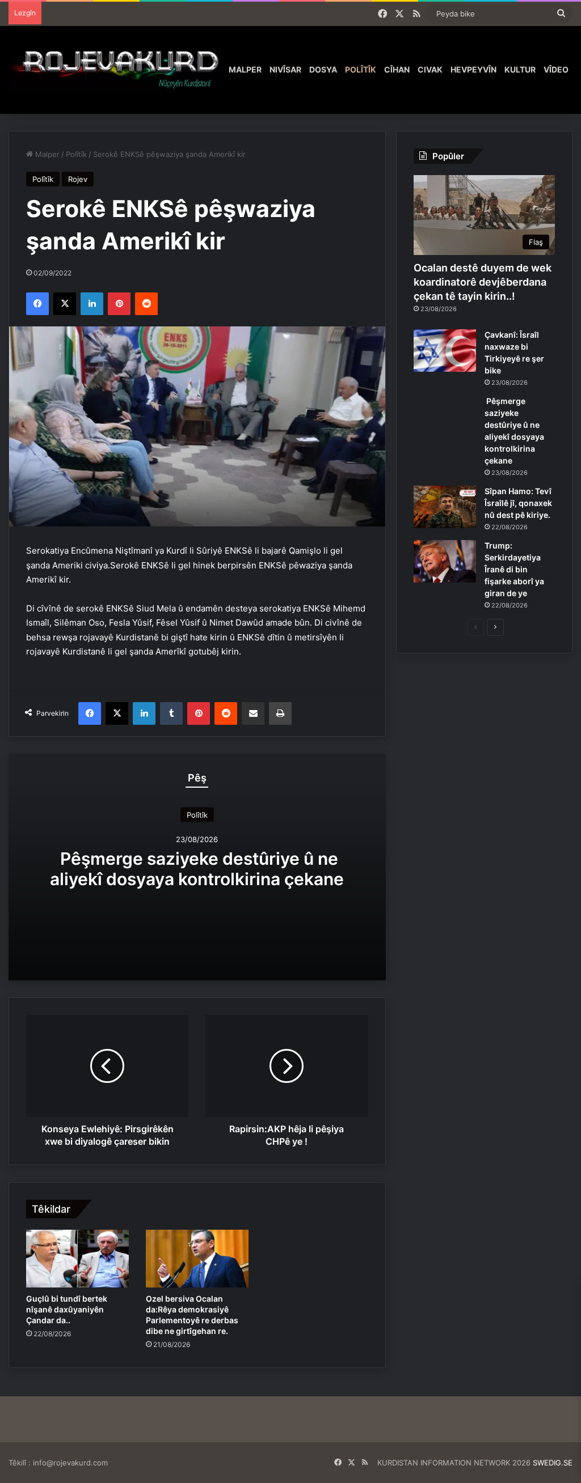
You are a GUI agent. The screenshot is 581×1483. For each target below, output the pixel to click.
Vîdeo (556, 69)
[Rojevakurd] (117, 70)
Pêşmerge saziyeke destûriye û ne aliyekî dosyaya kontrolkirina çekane (197, 868)
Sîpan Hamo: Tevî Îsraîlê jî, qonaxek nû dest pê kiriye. (518, 503)
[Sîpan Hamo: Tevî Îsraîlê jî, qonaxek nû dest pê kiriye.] (445, 507)
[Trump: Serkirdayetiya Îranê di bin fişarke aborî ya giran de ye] (445, 561)
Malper (245, 69)
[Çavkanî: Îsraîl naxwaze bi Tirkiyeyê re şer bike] (445, 350)
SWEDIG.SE (552, 1462)
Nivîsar (285, 69)
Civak (430, 69)
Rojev (77, 179)
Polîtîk (360, 69)
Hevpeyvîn (473, 69)
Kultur (520, 69)
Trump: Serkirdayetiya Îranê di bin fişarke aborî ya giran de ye (514, 569)
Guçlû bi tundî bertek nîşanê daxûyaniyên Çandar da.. (66, 1309)
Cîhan (397, 69)
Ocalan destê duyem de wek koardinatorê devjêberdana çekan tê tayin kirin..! (482, 282)
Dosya (323, 69)
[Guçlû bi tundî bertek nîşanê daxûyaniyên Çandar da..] (77, 1258)
